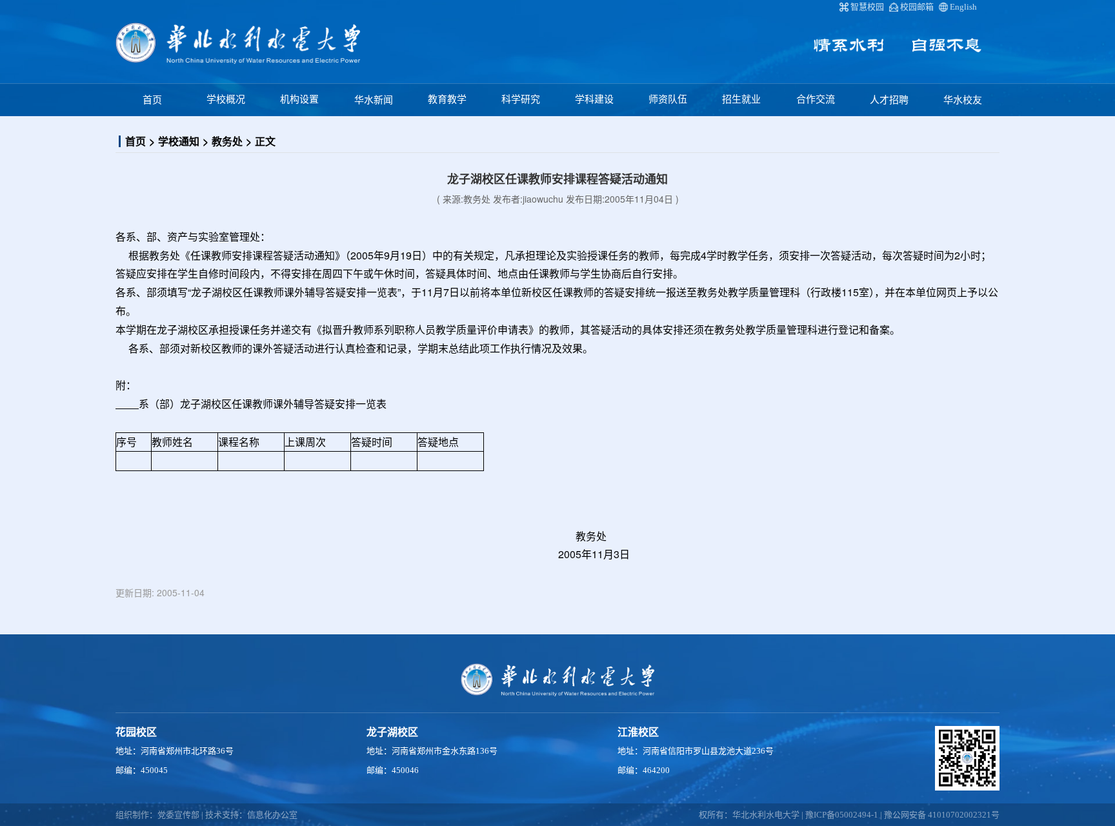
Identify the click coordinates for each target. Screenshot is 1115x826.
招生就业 (741, 99)
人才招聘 (889, 100)
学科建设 (594, 99)
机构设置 (299, 99)
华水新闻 (373, 100)
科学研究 (520, 99)
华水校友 (962, 100)
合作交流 (815, 99)
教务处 (227, 141)
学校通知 (178, 141)
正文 (265, 141)
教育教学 (447, 99)
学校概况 (225, 99)
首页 (152, 100)
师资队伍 (667, 99)
